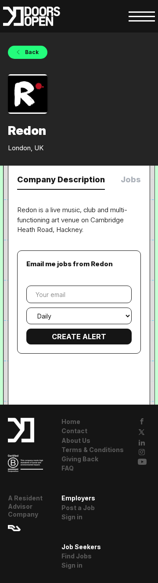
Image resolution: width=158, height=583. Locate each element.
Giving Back (79, 459)
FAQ (67, 468)
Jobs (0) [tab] (137, 179)
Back (31, 52)
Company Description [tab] (61, 179)
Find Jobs (76, 556)
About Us (75, 440)
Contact (74, 431)
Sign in (72, 517)
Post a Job (78, 507)
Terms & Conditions (92, 449)
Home (70, 421)
